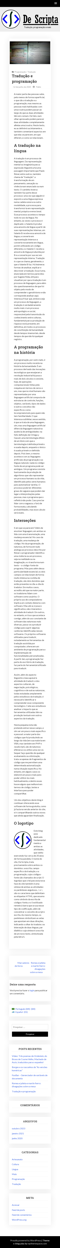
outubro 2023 (18, 1128)
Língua (15, 1169)
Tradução (31, 72)
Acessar (16, 1205)
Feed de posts (18, 1210)
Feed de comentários (22, 1214)
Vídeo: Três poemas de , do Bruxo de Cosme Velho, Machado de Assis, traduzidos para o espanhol (29, 1059)
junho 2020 (17, 1138)
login (32, 990)
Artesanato (17, 1159)
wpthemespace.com (37, 1243)
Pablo (38, 87)
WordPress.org (19, 1219)
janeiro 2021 (18, 1133)
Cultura (15, 1164)
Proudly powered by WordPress (25, 1240)
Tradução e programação (24, 1091)
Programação (20, 72)
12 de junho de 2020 (22, 87)
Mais (14, 1174)
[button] (56, 3)
